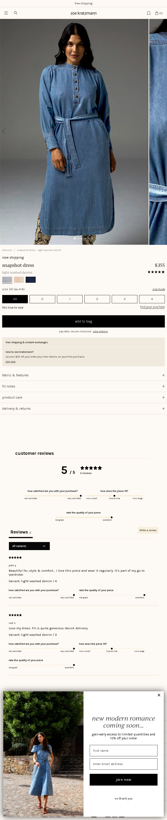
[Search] (15, 13)
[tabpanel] (83, 609)
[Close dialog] (159, 695)
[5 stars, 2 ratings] (156, 272)
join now (123, 779)
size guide (158, 289)
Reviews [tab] (20, 532)
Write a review (148, 530)
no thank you (123, 798)
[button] (83, 331)
